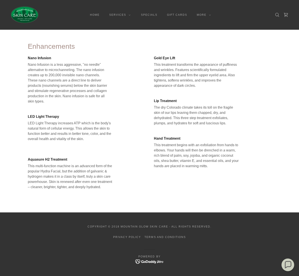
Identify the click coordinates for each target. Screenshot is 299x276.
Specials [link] (149, 14)
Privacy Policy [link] (127, 237)
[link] (25, 14)
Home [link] (95, 14)
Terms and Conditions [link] (165, 237)
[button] (119, 14)
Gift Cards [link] (177, 14)
